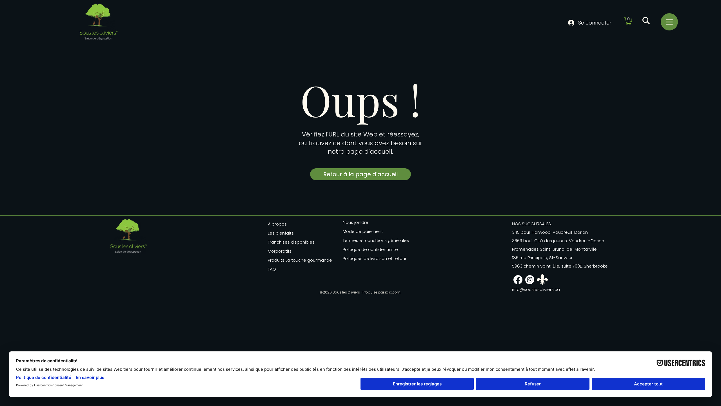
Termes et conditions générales (374, 240)
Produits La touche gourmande (300, 260)
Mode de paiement (363, 231)
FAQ (272, 269)
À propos (277, 224)
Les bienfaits (281, 233)
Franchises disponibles (291, 242)
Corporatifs (279, 251)
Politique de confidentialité (370, 249)
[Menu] (669, 21)
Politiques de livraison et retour (374, 258)
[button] (628, 21)
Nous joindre (355, 222)
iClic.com (392, 292)
